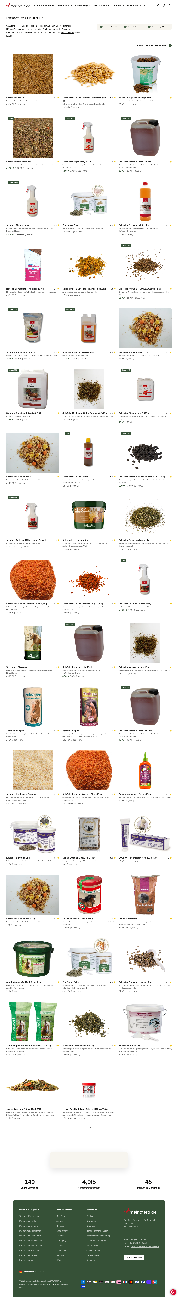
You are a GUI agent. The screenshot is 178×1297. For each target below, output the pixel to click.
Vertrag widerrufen (134, 1258)
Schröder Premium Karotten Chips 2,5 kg (82, 604)
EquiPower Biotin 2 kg (130, 1046)
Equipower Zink (70, 225)
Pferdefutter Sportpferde (30, 1236)
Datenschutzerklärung (28, 1284)
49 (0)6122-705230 (138, 1240)
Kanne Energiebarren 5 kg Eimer (135, 98)
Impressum (24, 1287)
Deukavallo (61, 1250)
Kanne (59, 1245)
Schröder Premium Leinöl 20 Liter (135, 731)
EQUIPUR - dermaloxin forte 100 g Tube (138, 858)
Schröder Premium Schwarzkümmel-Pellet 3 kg (142, 477)
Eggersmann (62, 1231)
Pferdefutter (64, 5)
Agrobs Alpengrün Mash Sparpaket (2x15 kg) (28, 1046)
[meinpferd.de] (141, 1211)
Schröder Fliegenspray (17, 225)
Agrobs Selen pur (15, 731)
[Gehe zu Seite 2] (96, 1127)
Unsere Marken (134, 5)
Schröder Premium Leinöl (75, 477)
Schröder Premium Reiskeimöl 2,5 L (24, 413)
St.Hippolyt (61, 1241)
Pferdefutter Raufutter (29, 1250)
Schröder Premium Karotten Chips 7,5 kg (26, 604)
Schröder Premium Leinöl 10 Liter (79, 667)
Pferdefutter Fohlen (28, 1221)
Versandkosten (93, 1245)
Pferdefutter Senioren (29, 1226)
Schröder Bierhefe (15, 98)
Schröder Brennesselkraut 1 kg (134, 540)
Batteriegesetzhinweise (97, 1231)
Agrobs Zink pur (70, 731)
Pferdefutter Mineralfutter (30, 1245)
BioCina (60, 1226)
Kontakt (89, 1216)
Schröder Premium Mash (18, 477)
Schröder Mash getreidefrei (19, 162)
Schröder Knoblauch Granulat (21, 794)
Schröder (60, 1216)
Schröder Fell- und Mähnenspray (135, 604)
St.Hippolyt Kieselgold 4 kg (75, 540)
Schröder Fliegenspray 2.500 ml (134, 413)
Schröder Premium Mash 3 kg (20, 919)
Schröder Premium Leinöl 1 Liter (135, 225)
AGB (57, 1284)
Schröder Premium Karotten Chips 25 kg (82, 794)
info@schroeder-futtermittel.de (145, 1246)
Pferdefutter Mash (27, 1260)
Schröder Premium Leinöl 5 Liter (135, 162)
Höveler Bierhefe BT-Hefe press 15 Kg (25, 289)
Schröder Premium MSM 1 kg (20, 352)
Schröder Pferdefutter (44, 5)
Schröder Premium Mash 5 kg (133, 352)
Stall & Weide (100, 5)
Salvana (60, 1236)
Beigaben (90, 1260)
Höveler (60, 1260)
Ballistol (60, 1255)
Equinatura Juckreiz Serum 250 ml (135, 794)
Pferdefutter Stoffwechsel (30, 1241)
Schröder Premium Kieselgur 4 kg (135, 982)
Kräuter (9, 36)
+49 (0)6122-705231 (137, 1243)
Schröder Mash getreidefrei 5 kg (134, 667)
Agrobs (59, 1221)
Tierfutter (116, 5)
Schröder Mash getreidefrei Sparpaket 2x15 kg (85, 413)
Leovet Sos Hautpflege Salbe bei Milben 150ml (85, 1109)
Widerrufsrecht (46, 1284)
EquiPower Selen (70, 982)
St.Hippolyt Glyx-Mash (17, 667)
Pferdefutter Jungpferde (30, 1231)
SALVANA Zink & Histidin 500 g (77, 919)
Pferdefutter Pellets (28, 1255)
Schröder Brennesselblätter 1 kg (78, 1046)
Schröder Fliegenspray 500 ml (77, 162)
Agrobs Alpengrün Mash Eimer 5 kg (23, 982)
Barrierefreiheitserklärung (98, 1236)
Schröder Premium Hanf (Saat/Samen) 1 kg (140, 289)
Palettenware (92, 1255)
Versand (64, 1284)
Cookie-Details (93, 1250)
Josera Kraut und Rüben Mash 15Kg (24, 1109)
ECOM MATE (55, 1281)
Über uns (90, 1226)
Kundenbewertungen (96, 1241)
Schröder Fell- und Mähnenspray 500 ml (26, 540)
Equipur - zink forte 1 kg (18, 858)
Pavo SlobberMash (128, 919)
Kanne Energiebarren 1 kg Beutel (78, 858)
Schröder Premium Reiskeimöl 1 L (79, 352)
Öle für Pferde (67, 32)
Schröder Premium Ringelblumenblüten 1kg (84, 289)
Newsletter (91, 1221)
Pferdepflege (81, 5)
